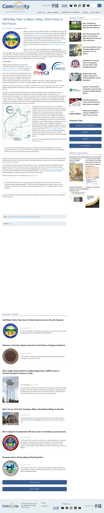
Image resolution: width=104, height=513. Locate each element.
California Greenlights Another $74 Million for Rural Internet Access (91, 113)
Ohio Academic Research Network (53, 128)
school (21, 216)
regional (9, 216)
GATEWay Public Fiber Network (43, 333)
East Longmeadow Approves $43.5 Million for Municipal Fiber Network (92, 25)
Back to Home (35, 482)
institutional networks (40, 35)
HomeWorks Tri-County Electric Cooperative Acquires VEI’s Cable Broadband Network (91, 63)
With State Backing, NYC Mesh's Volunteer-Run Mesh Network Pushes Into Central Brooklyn (92, 37)
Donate (64, 6)
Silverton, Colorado (30, 356)
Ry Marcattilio (8, 28)
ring (28, 216)
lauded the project (32, 175)
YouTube (88, 6)
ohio (10, 223)
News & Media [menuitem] (52, 13)
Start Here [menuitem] (94, 13)
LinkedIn (84, 6)
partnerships (15, 216)
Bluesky (71, 6)
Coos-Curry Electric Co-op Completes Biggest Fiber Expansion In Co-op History (92, 50)
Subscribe (44, 506)
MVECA (37, 216)
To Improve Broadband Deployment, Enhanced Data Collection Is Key (77, 188)
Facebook (75, 6)
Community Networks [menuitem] (69, 13)
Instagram (79, 6)
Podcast (85, 132)
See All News (34, 489)
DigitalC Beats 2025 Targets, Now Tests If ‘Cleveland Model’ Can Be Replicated (92, 77)
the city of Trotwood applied (54, 169)
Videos (85, 139)
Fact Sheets (85, 145)
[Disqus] (34, 249)
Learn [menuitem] (84, 13)
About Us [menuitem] (40, 13)
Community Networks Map (85, 125)
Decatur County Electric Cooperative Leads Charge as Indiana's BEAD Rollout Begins (92, 90)
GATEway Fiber (31, 51)
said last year (39, 141)
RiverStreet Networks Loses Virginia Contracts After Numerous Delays (91, 102)
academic (32, 216)
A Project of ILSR (46, 5)
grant (24, 216)
